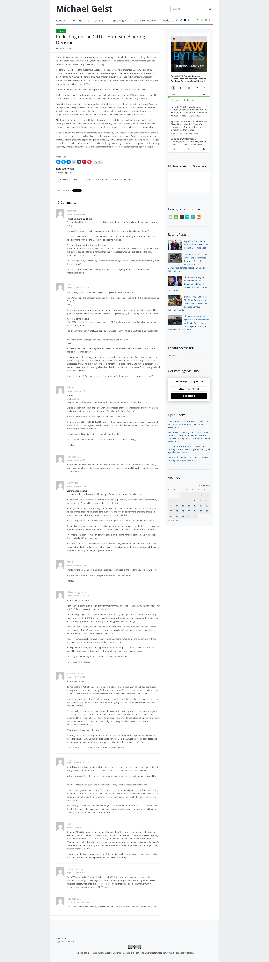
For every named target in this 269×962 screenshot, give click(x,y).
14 (177, 505)
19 (207, 505)
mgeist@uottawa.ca (65, 941)
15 (183, 505)
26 (207, 511)
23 (189, 511)
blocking (66, 179)
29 (183, 516)
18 (201, 505)
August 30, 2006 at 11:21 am (78, 565)
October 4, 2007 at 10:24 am (78, 902)
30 (189, 516)
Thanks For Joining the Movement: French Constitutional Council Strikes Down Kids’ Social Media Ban (187, 284)
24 (195, 511)
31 (195, 516)
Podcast (168, 20)
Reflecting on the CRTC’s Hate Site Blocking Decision (100, 39)
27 (171, 516)
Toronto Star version (93, 57)
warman (125, 179)
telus (115, 179)
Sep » (175, 520)
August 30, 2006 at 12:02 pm (78, 596)
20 (171, 511)
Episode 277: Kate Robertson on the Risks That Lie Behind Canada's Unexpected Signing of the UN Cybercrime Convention (189, 125)
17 (195, 505)
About (59, 20)
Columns (60, 31)
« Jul (170, 520)
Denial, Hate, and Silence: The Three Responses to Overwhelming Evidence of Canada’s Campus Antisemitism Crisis (188, 303)
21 (177, 511)
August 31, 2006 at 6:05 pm (77, 872)
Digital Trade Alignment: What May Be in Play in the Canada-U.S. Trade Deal (196, 244)
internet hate (103, 179)
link (69, 304)
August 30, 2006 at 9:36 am (77, 460)
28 (177, 516)
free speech (87, 179)
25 (201, 511)
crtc (76, 179)
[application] (189, 65)
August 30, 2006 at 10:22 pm (78, 762)
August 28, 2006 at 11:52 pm (78, 288)
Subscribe (189, 395)
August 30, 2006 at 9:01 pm (77, 677)
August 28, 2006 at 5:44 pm (77, 214)
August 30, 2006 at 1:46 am (77, 391)
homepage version (112, 57)
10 (195, 500)
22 (183, 511)
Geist (84, 8)
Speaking (118, 20)
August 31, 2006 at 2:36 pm (77, 827)
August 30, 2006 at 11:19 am (78, 486)
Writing (77, 20)
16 (189, 505)
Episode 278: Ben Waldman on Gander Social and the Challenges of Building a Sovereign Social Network (189, 110)
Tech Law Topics (143, 20)
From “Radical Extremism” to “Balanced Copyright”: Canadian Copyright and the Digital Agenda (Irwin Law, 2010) (189, 449)
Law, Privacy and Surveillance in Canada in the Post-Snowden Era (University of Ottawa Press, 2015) (189, 424)
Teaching (97, 20)
